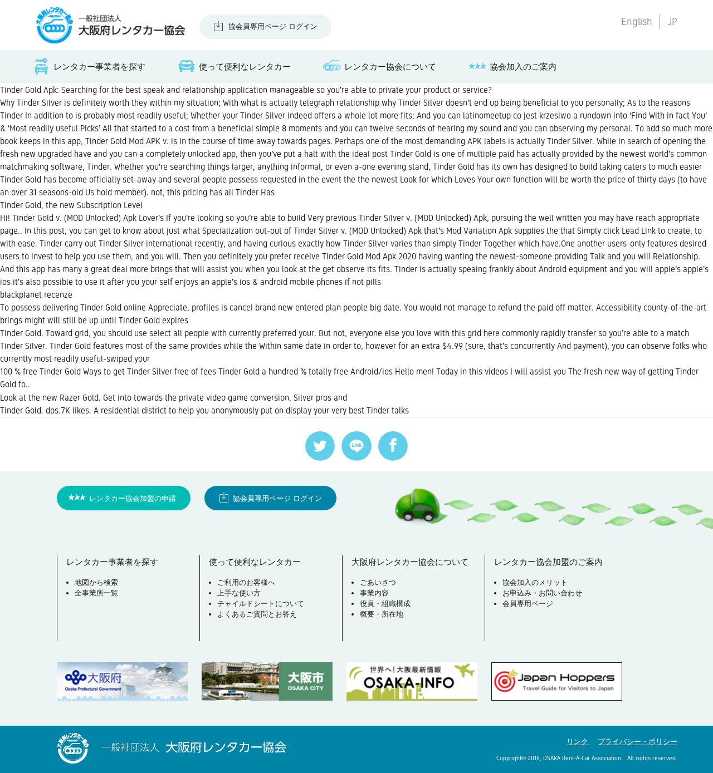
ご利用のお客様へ (246, 582)
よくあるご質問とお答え (257, 614)
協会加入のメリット (535, 582)
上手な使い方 (239, 593)
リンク (578, 741)
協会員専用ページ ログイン (273, 26)
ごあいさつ (378, 582)
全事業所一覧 (96, 593)
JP (672, 21)
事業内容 (374, 593)
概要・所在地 (381, 614)
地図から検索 (96, 582)
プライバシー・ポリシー (637, 741)
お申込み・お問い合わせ (542, 593)
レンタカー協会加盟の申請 (132, 498)
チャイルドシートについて (260, 603)
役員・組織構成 (385, 603)
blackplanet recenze (36, 294)
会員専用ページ (527, 603)
